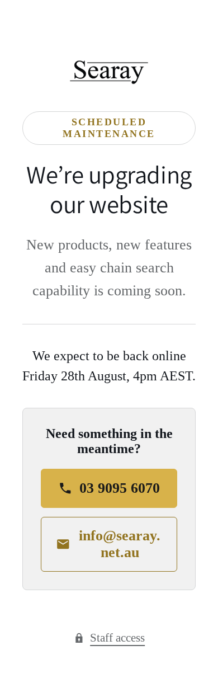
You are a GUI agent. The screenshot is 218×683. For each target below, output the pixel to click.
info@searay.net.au (119, 543)
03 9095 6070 (119, 488)
